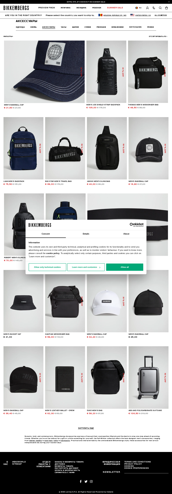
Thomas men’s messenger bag (143, 105)
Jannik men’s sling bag (98, 181)
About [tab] (126, 234)
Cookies (129, 466)
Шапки (75, 27)
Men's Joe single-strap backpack (103, 105)
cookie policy (53, 253)
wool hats (48, 440)
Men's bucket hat (12, 334)
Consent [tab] (46, 234)
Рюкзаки (101, 27)
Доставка (60, 464)
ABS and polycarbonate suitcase (145, 410)
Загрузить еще (86, 428)
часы (64, 27)
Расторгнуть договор (66, 468)
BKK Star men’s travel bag (58, 181)
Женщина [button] (81, 8)
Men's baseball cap (97, 334)
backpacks (65, 440)
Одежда (20, 27)
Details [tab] (86, 234)
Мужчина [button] (65, 8)
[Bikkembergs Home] (16, 8)
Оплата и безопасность (67, 470)
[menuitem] (48, 8)
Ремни (150, 27)
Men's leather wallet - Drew (59, 410)
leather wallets (35, 440)
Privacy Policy (133, 464)
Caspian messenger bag (57, 334)
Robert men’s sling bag (16, 258)
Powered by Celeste (104, 492)
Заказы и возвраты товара (69, 462)
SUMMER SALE (98, 2)
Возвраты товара (64, 466)
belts (56, 440)
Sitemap (17, 464)
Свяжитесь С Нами (65, 472)
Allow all (125, 267)
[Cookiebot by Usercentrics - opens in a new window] (132, 225)
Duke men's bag (94, 410)
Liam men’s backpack (13, 181)
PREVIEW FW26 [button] (46, 8)
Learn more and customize (84, 267)
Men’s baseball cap (14, 105)
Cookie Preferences (136, 468)
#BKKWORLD (19, 462)
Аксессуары (48, 27)
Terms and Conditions (137, 462)
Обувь (33, 27)
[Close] (169, 2)
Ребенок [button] (96, 8)
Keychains (135, 27)
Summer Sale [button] (115, 8)
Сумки (88, 27)
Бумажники (118, 27)
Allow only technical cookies (47, 267)
